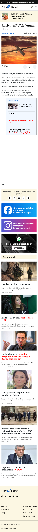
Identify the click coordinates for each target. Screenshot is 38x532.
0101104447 (27, 509)
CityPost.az (5, 78)
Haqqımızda (5, 509)
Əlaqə (3, 513)
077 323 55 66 (19, 248)
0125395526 (27, 513)
